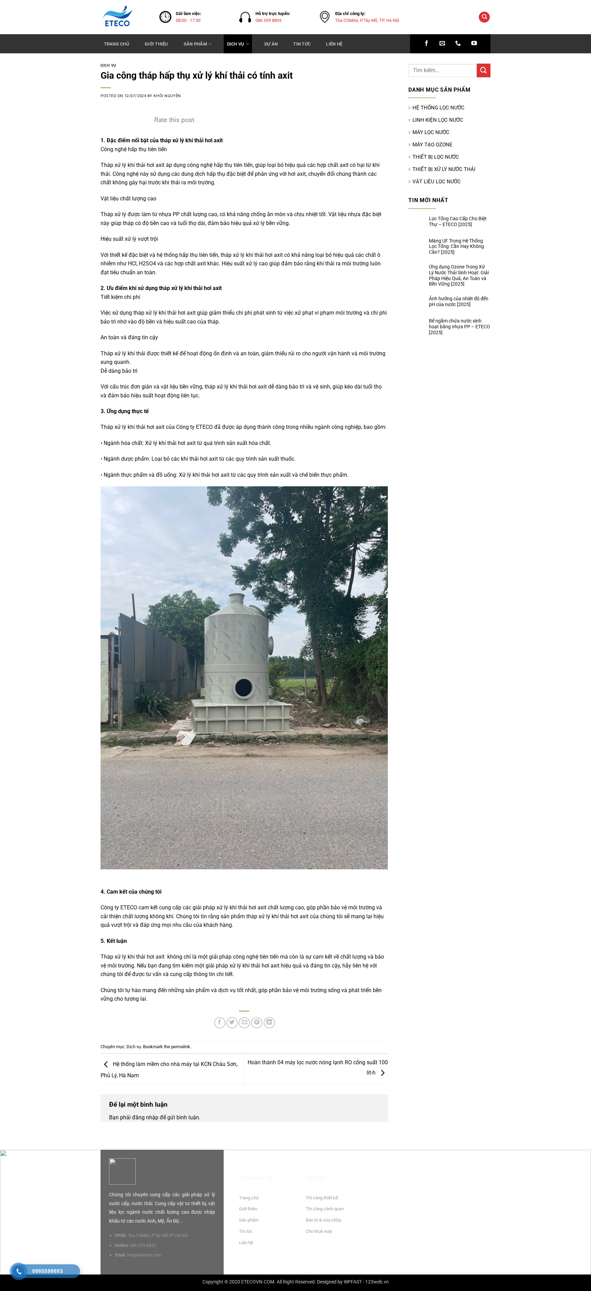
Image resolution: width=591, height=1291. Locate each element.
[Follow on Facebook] (426, 43)
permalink (180, 1046)
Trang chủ (116, 44)
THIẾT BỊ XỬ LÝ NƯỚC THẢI (443, 169)
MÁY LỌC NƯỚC (430, 132)
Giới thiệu (156, 44)
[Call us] (458, 43)
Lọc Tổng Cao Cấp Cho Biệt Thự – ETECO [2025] (458, 221)
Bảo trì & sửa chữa (323, 1220)
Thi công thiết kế (322, 1197)
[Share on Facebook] (219, 1022)
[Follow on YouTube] (474, 43)
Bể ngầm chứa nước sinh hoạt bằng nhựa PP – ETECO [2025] (459, 326)
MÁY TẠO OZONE (432, 145)
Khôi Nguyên (167, 96)
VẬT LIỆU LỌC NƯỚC (436, 182)
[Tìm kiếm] (484, 17)
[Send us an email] (442, 43)
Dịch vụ (236, 44)
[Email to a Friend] (244, 1022)
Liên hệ (334, 44)
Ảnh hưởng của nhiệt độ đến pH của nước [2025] (458, 301)
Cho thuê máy (319, 1231)
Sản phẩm (195, 44)
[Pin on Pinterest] (256, 1022)
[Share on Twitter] (232, 1022)
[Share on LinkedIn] (269, 1022)
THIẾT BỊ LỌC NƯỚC (435, 157)
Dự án (271, 44)
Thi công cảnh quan (325, 1208)
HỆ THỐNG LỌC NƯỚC (438, 108)
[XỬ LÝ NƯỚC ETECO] (125, 17)
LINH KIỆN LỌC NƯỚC (437, 120)
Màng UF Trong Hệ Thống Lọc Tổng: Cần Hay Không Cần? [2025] (456, 246)
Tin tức (302, 44)
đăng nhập (145, 1117)
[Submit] (483, 70)
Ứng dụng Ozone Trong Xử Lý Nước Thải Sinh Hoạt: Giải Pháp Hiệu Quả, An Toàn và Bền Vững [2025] (459, 275)
